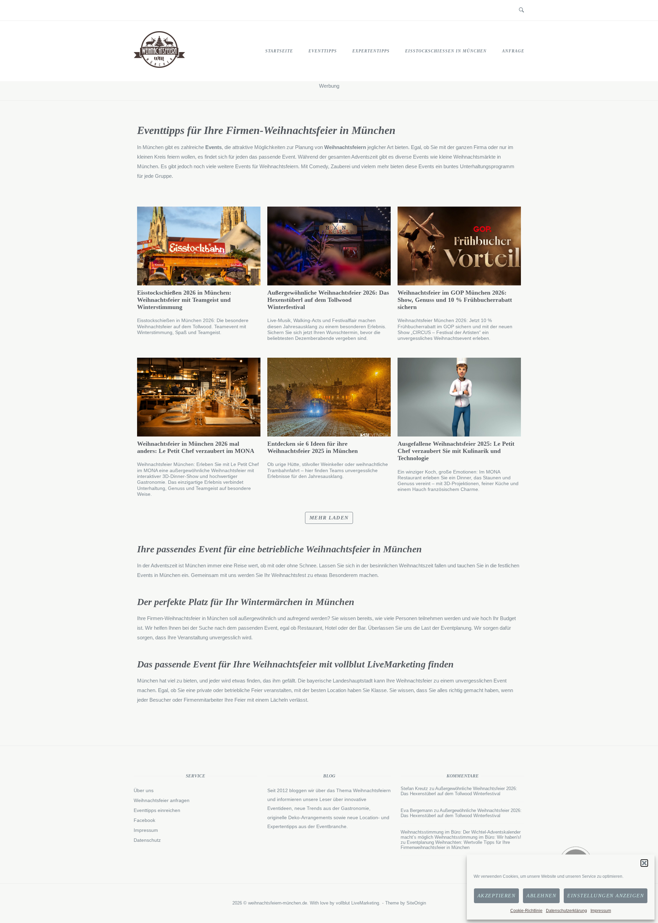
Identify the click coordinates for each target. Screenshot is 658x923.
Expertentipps (371, 51)
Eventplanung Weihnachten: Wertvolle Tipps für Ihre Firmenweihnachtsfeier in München (455, 845)
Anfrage (513, 51)
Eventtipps (322, 51)
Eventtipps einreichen (157, 810)
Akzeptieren (496, 895)
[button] (644, 863)
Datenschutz (147, 840)
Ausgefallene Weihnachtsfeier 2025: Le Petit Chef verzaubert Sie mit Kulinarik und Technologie (456, 451)
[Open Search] (521, 10)
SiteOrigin (416, 903)
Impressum (600, 910)
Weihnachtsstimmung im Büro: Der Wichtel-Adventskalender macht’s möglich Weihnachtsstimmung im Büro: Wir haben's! (461, 834)
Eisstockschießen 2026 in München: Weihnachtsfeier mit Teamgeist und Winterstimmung (184, 299)
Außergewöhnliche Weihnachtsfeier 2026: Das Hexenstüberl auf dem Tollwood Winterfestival (328, 299)
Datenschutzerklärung (566, 910)
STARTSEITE (279, 51)
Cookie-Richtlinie (526, 910)
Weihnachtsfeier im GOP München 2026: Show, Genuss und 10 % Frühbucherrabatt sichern (455, 299)
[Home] (159, 66)
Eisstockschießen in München (446, 51)
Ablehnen (541, 895)
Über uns (144, 790)
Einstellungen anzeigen (605, 895)
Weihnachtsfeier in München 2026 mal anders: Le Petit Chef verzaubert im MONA (195, 447)
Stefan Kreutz (414, 788)
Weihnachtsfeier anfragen (162, 800)
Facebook (144, 820)
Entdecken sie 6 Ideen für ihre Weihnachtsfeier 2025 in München (312, 447)
